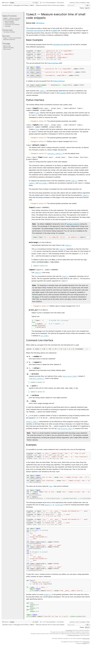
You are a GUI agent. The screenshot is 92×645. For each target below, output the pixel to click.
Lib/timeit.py (40, 23)
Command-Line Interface (12, 24)
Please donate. (86, 638)
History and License (74, 635)
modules (82, 2)
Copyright (69, 630)
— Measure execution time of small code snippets (47, 5)
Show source (7, 49)
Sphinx (85, 643)
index (88, 2)
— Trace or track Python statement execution (12, 38)
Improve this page (8, 47)
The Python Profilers (9, 32)
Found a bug (86, 641)
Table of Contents (9, 16)
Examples (8, 26)
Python (6, 2)
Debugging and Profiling (21, 5)
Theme (82, 8)
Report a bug (7, 46)
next (77, 2)
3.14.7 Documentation (49, 2)
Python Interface (10, 23)
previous (72, 2)
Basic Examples (9, 21)
